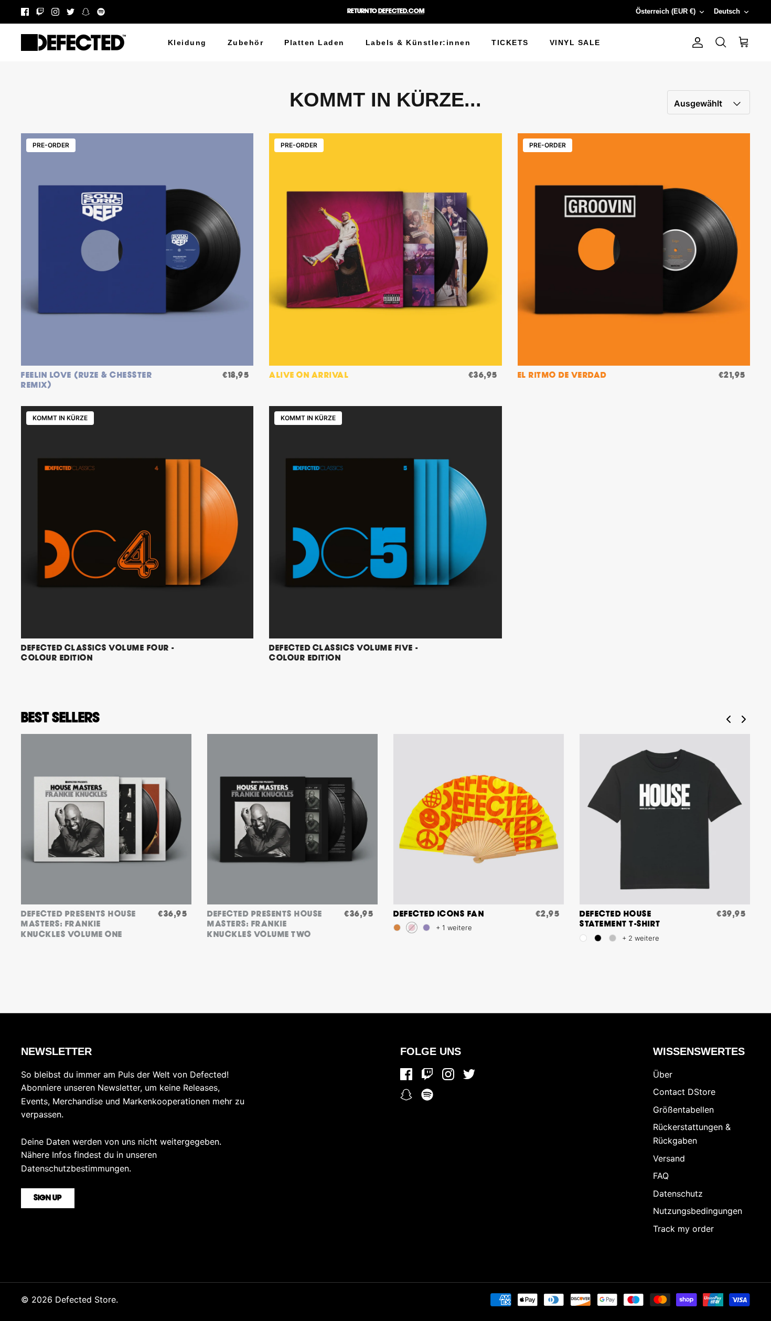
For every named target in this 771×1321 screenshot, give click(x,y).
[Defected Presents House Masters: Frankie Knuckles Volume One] (106, 819)
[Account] (695, 42)
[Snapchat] (86, 12)
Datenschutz (678, 1193)
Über (662, 1074)
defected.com (401, 11)
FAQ (661, 1175)
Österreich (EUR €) (665, 11)
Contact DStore (684, 1091)
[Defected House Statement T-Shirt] (665, 819)
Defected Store (85, 1299)
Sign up (48, 1198)
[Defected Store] (73, 42)
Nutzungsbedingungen (697, 1211)
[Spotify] (101, 12)
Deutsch (727, 11)
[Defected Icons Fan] (478, 819)
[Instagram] (55, 12)
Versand (669, 1158)
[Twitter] (70, 12)
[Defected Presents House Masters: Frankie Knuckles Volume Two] (292, 819)
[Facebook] (25, 12)
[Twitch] (40, 12)
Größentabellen (683, 1109)
